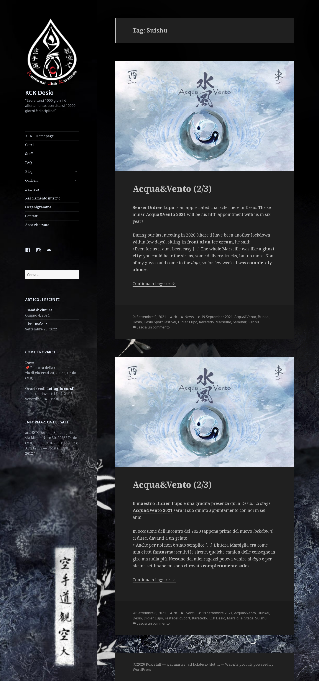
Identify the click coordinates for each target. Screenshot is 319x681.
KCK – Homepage (39, 136)
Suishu (253, 322)
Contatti (31, 216)
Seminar (239, 322)
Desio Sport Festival (160, 322)
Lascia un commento (153, 327)
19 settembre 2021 (217, 613)
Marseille (223, 322)
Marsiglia (235, 618)
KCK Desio (39, 92)
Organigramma (38, 207)
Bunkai (264, 316)
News (189, 316)
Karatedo (206, 322)
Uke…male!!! (36, 324)
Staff (29, 153)
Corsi (29, 144)
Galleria (31, 180)
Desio (137, 322)
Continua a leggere (154, 283)
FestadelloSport (177, 618)
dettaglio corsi (59, 388)
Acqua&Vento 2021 (153, 510)
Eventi (189, 613)
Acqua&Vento (245, 316)
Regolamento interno (42, 198)
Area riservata (37, 224)
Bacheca (32, 189)
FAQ (28, 162)
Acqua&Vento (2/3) (172, 188)
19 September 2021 (217, 316)
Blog (29, 171)
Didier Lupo (187, 322)
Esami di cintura (38, 310)
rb (175, 316)
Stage (248, 618)
